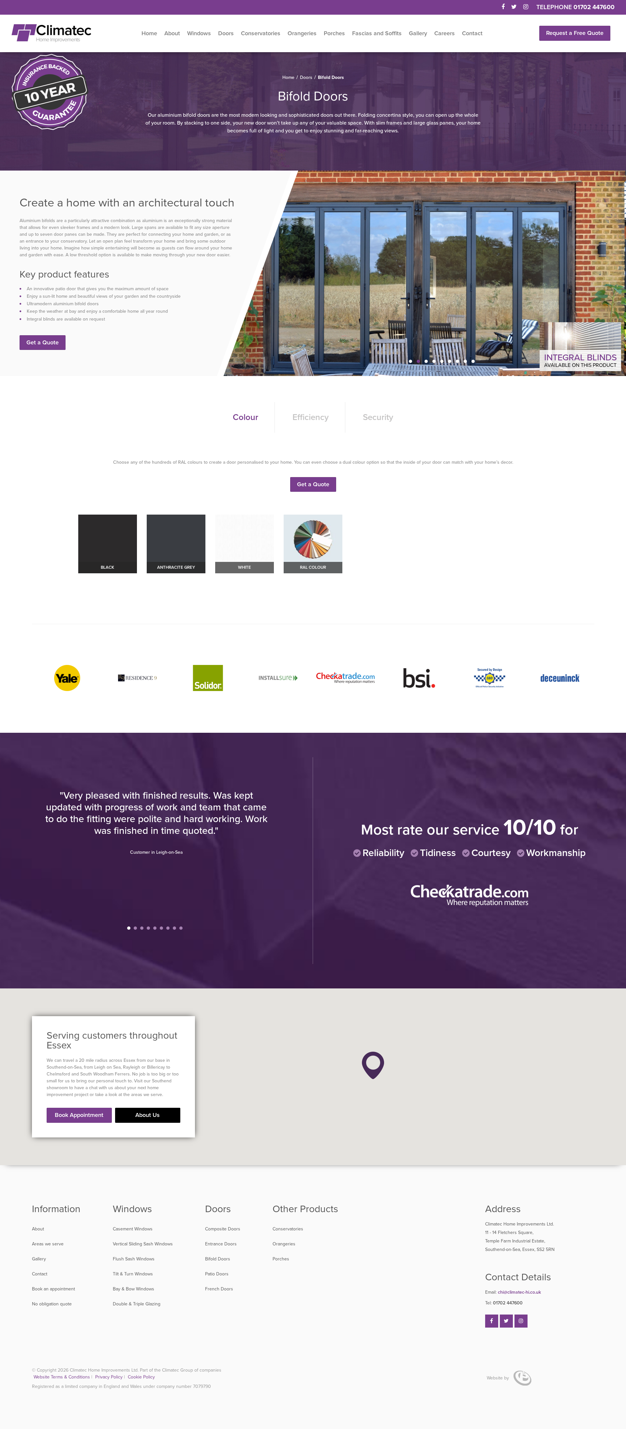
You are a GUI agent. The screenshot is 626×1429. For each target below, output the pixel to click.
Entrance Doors (221, 1244)
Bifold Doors (217, 1259)
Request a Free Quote (575, 33)
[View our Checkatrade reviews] (469, 905)
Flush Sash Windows (134, 1259)
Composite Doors (222, 1229)
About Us (147, 1115)
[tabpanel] (156, 852)
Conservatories (260, 33)
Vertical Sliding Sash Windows (143, 1244)
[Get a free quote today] (50, 93)
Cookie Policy (141, 1377)
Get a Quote (42, 342)
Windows (199, 33)
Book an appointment (53, 1289)
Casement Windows (133, 1229)
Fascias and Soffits (377, 33)
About (172, 33)
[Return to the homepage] (51, 33)
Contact (472, 33)
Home (149, 33)
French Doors (219, 1289)
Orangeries (302, 33)
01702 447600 (594, 7)
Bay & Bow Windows (133, 1289)
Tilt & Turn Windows (133, 1274)
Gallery (418, 33)
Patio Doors (217, 1274)
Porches (334, 33)
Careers (444, 33)
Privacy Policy (109, 1377)
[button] (373, 1065)
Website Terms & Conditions (62, 1377)
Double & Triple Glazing (136, 1304)
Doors (226, 33)
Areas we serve (48, 1244)
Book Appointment (79, 1115)
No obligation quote (52, 1304)
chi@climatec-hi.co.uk (513, 1292)
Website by (498, 1378)
